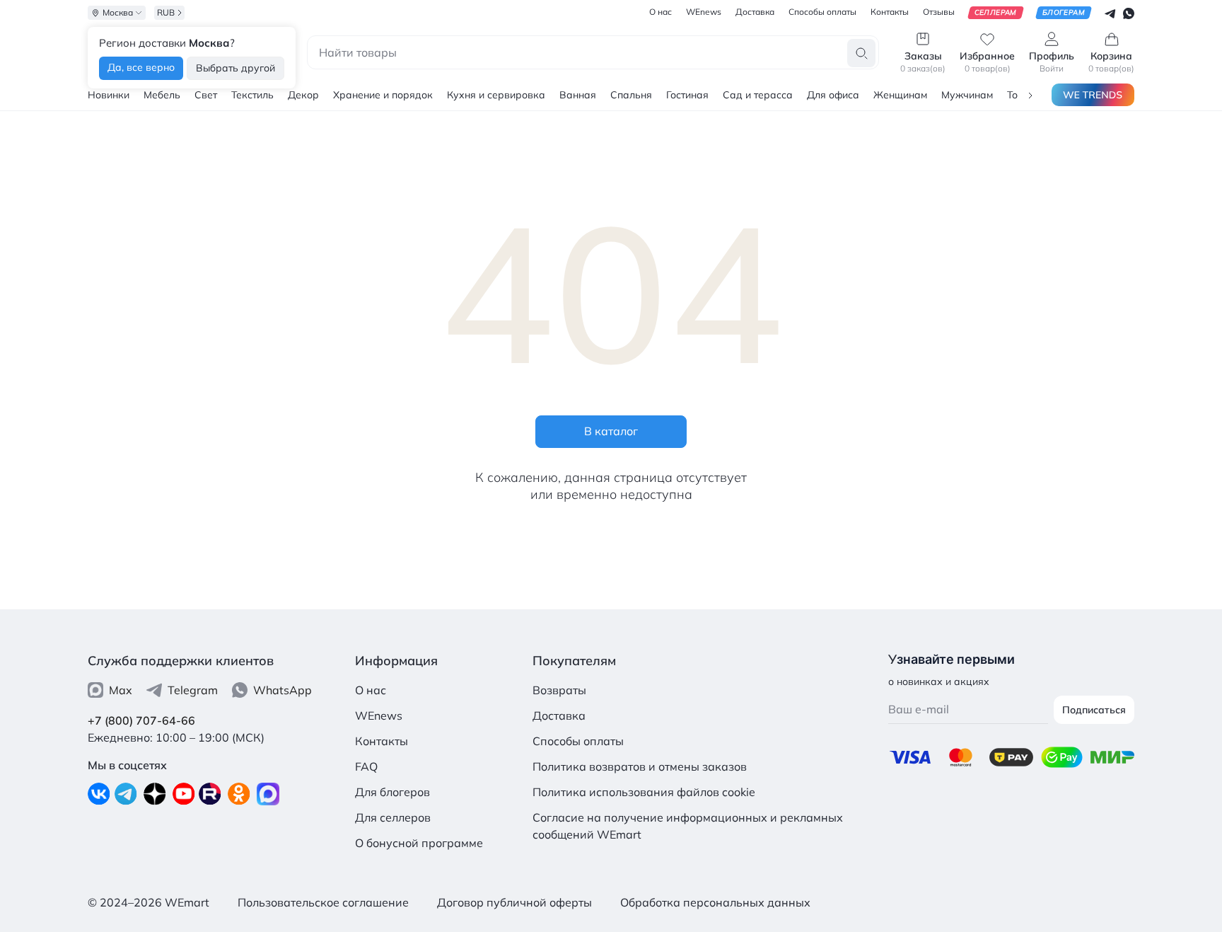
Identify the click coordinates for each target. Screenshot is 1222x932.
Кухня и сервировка (496, 94)
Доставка (559, 715)
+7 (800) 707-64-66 (141, 720)
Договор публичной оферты (514, 902)
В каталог (611, 431)
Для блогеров (392, 792)
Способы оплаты (578, 741)
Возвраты (559, 690)
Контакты (381, 741)
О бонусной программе (419, 843)
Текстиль (252, 94)
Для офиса (833, 94)
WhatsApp (282, 690)
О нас (370, 690)
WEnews (378, 715)
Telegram (193, 690)
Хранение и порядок (383, 94)
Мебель (162, 94)
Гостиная (687, 94)
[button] (1030, 94)
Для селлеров (393, 817)
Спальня (631, 94)
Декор (303, 94)
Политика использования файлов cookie (644, 792)
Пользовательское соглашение (323, 902)
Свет (205, 94)
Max (120, 690)
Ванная (577, 94)
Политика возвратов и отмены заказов (640, 766)
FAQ (366, 766)
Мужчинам (967, 94)
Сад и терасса (758, 94)
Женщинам (900, 94)
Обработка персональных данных (715, 902)
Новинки (108, 94)
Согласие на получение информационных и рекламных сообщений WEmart (688, 825)
